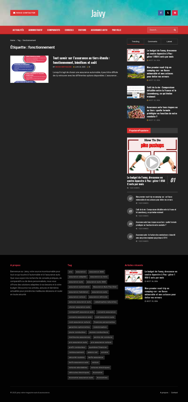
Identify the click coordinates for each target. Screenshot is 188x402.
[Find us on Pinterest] (175, 13)
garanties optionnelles (79, 327)
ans (70, 272)
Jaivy (98, 12)
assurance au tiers (98, 277)
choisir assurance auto (79, 307)
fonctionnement (29, 40)
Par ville (116, 29)
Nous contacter (25, 13)
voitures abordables (78, 367)
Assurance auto (99, 29)
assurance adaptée (78, 277)
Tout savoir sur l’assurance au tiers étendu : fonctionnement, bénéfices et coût (81, 60)
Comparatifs (53, 29)
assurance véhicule (98, 297)
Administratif (35, 29)
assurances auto (99, 292)
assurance (81, 272)
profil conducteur (77, 347)
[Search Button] (175, 29)
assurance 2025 (96, 272)
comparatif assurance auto (81, 312)
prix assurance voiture (101, 342)
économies (102, 378)
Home (12, 40)
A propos (164, 392)
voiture (95, 362)
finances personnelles (104, 322)
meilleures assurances (79, 337)
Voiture (82, 29)
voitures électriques (100, 367)
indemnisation (100, 327)
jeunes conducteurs (98, 332)
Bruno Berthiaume (63, 67)
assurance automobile (79, 287)
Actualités (18, 29)
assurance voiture (77, 297)
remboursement (76, 352)
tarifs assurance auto (78, 362)
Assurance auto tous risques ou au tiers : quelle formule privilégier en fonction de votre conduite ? (162, 112)
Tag (18, 40)
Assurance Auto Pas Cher (105, 287)
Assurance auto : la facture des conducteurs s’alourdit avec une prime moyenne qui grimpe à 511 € (155, 236)
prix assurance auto (78, 342)
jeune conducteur (77, 332)
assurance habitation (78, 292)
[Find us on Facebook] (161, 13)
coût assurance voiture (79, 322)
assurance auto (76, 282)
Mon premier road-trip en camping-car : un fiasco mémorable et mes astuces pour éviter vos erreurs (160, 72)
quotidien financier (98, 347)
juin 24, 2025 (79, 67)
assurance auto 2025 (96, 282)
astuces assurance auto (80, 302)
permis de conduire (103, 337)
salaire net (92, 352)
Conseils (69, 29)
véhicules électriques (79, 372)
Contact (174, 392)
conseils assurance (107, 312)
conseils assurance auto (80, 317)
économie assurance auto (81, 378)
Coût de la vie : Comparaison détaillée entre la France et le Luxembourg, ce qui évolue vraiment (161, 92)
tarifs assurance (95, 357)
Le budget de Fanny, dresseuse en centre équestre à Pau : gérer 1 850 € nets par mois (162, 53)
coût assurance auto (104, 317)
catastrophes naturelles (105, 302)
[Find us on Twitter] (168, 13)
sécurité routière (77, 357)
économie (97, 372)
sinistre (104, 352)
